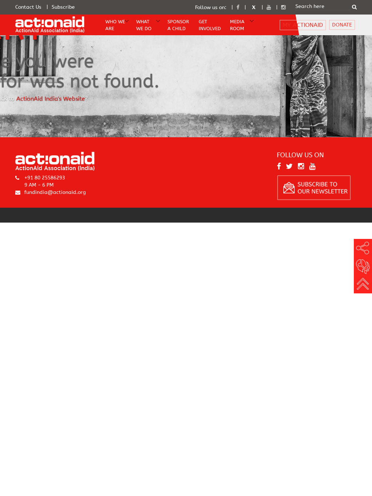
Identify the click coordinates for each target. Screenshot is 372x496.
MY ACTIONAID (303, 24)
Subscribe (63, 7)
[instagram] (283, 7)
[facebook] (237, 7)
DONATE (342, 25)
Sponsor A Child (177, 25)
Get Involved (209, 25)
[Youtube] (269, 7)
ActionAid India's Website (50, 98)
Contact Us (28, 7)
